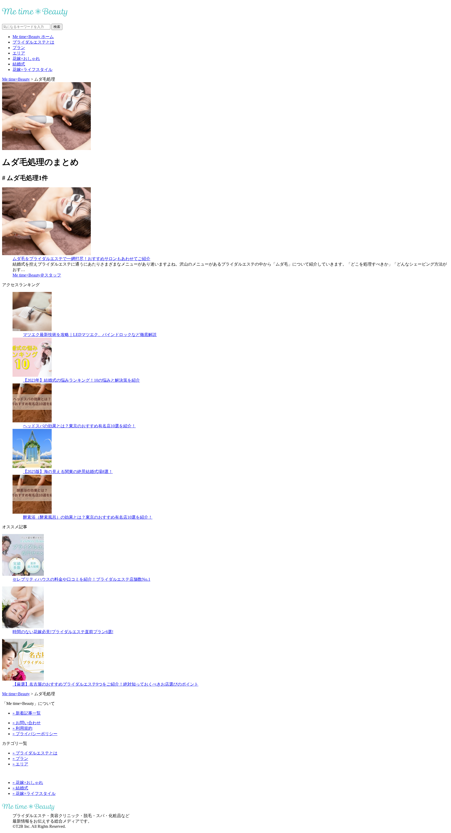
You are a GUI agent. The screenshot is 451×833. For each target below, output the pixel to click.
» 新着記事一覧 (27, 713)
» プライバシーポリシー (35, 734)
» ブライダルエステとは (35, 753)
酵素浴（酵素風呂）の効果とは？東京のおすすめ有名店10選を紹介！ (87, 517)
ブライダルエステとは (33, 42)
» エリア (20, 764)
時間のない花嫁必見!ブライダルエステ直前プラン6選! (63, 632)
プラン (19, 47)
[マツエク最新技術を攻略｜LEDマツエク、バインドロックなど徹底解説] (32, 329)
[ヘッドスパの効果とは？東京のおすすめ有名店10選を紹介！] (32, 421)
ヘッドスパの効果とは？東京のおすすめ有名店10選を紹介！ (79, 426)
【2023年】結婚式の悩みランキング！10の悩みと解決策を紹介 (81, 380)
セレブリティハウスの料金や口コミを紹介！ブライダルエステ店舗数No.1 (81, 579)
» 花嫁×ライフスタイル (34, 793)
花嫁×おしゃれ (26, 58)
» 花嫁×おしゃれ (28, 782)
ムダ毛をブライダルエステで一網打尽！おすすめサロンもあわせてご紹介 (81, 258)
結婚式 (19, 64)
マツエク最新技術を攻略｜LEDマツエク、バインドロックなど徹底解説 (90, 334)
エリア (19, 53)
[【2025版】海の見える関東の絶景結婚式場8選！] (32, 466)
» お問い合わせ (27, 723)
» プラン (20, 758)
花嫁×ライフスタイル (32, 69)
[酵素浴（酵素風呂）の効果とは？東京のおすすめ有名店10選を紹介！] (32, 512)
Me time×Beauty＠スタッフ (37, 275)
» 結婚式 (20, 788)
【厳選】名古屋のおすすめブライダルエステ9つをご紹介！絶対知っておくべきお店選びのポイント (105, 684)
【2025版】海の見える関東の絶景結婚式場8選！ (68, 471)
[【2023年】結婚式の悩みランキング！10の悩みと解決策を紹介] (32, 375)
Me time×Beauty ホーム (33, 36)
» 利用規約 (22, 728)
